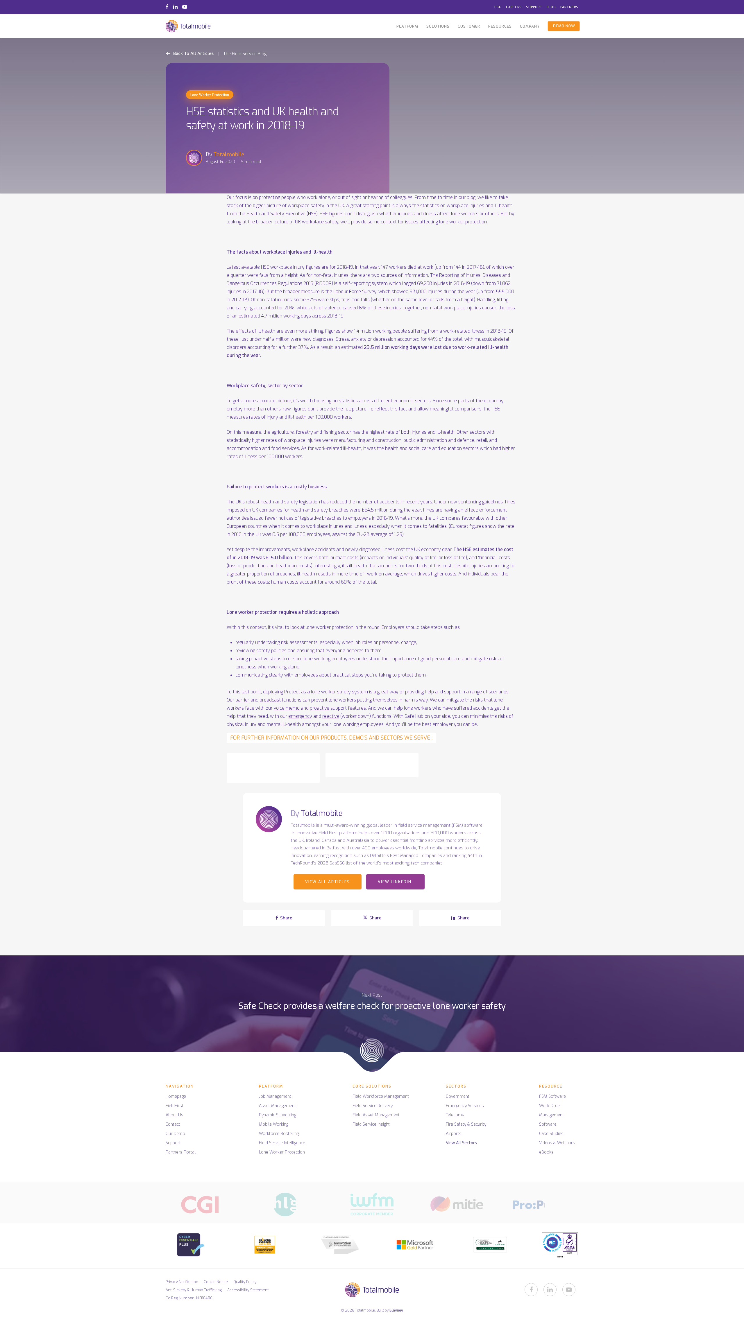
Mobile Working (273, 1124)
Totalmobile (228, 154)
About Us (174, 1115)
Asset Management (277, 1105)
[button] (273, 768)
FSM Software (552, 1096)
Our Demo (175, 1133)
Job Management (275, 1096)
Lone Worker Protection (209, 95)
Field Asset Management (376, 1115)
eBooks (546, 1152)
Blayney (396, 1310)
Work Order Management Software (551, 1115)
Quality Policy (245, 1281)
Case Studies (551, 1133)
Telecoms (455, 1115)
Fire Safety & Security (466, 1124)
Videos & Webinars (557, 1143)
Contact (173, 1124)
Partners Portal (181, 1152)
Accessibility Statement (248, 1289)
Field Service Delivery (373, 1105)
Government (457, 1096)
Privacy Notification (182, 1281)
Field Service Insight (371, 1124)
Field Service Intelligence (282, 1143)
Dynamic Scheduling (277, 1115)
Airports (454, 1133)
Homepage (176, 1096)
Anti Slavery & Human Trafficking (194, 1289)
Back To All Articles (193, 53)
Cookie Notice (216, 1281)
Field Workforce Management (381, 1096)
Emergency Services (465, 1105)
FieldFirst (174, 1105)
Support (173, 1143)
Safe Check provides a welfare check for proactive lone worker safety (372, 1017)
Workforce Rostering (279, 1133)
